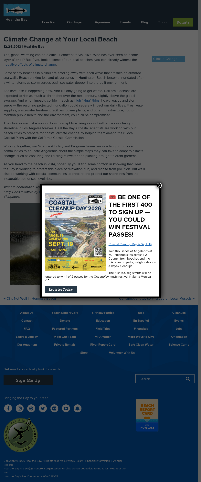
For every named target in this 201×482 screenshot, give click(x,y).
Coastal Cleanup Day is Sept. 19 (130, 244)
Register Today (61, 289)
